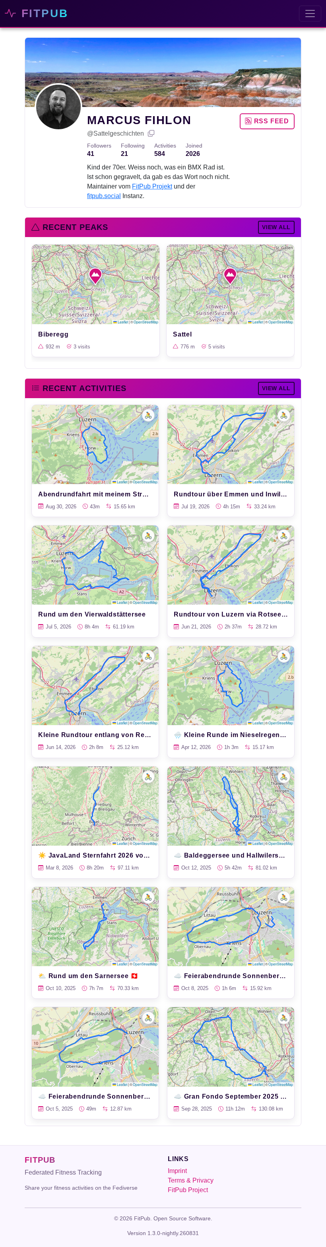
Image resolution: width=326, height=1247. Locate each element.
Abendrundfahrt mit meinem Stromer (98, 494)
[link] (95, 300)
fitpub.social (104, 196)
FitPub (42, 13)
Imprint (177, 1170)
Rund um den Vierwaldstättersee (92, 614)
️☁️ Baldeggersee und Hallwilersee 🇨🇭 (235, 855)
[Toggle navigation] (310, 13)
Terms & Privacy (190, 1180)
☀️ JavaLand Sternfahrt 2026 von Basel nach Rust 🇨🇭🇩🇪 (130, 855)
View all (276, 227)
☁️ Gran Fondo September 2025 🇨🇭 (231, 1096)
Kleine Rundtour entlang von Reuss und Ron (112, 734)
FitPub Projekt (152, 186)
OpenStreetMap (146, 321)
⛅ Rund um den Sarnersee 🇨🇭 (88, 976)
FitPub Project (188, 1190)
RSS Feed (270, 121)
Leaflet (122, 321)
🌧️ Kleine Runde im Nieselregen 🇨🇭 (232, 734)
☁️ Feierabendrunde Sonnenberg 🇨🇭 (234, 976)
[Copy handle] (151, 133)
